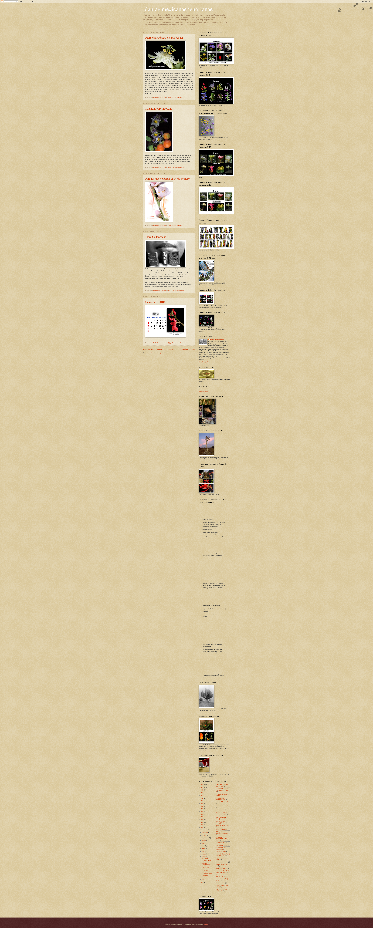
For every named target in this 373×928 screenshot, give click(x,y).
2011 (202, 825)
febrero (204, 856)
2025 (202, 787)
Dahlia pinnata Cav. (221, 815)
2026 (202, 784)
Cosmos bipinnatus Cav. (222, 802)
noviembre (205, 832)
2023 (202, 792)
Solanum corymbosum (158, 108)
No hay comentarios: (178, 97)
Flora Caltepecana (155, 237)
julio (203, 843)
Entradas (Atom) (156, 353)
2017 (202, 809)
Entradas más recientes (152, 349)
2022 (202, 795)
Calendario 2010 (155, 302)
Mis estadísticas (203, 391)
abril (203, 851)
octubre (204, 835)
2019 (202, 803)
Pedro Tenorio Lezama (217, 339)
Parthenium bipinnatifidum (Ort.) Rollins (221, 839)
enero (204, 879)
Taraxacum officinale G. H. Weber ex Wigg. (222, 871)
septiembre (205, 838)
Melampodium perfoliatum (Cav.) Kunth (222, 832)
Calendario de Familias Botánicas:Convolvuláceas (222, 790)
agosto (204, 840)
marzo (204, 854)
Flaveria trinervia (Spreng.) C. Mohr (221, 822)
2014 (202, 817)
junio (203, 846)
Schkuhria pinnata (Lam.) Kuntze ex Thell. (223, 854)
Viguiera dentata (220, 883)
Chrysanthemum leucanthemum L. (220, 798)
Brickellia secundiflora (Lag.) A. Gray (222, 785)
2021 (202, 798)
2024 (202, 790)
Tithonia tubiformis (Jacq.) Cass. (221, 875)
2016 (202, 811)
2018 (202, 806)
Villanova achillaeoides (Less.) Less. (222, 890)
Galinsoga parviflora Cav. (223, 825)
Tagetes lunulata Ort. (221, 868)
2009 (202, 882)
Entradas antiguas (188, 349)
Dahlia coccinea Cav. (221, 812)
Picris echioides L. (221, 842)
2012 (202, 822)
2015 (202, 814)
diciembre (205, 830)
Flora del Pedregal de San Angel (164, 37)
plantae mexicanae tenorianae (178, 9)
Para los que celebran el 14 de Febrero (167, 178)
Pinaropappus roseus (221, 845)
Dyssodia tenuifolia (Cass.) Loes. (221, 818)
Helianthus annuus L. (221, 829)
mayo (204, 848)
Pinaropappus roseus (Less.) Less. (221, 848)
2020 (202, 800)
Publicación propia (221, 851)
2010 (202, 827)
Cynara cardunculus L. (222, 806)
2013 (202, 819)
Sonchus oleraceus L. (222, 862)
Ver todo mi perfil (203, 362)
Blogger (206, 924)
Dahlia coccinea (220, 810)
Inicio (171, 349)
